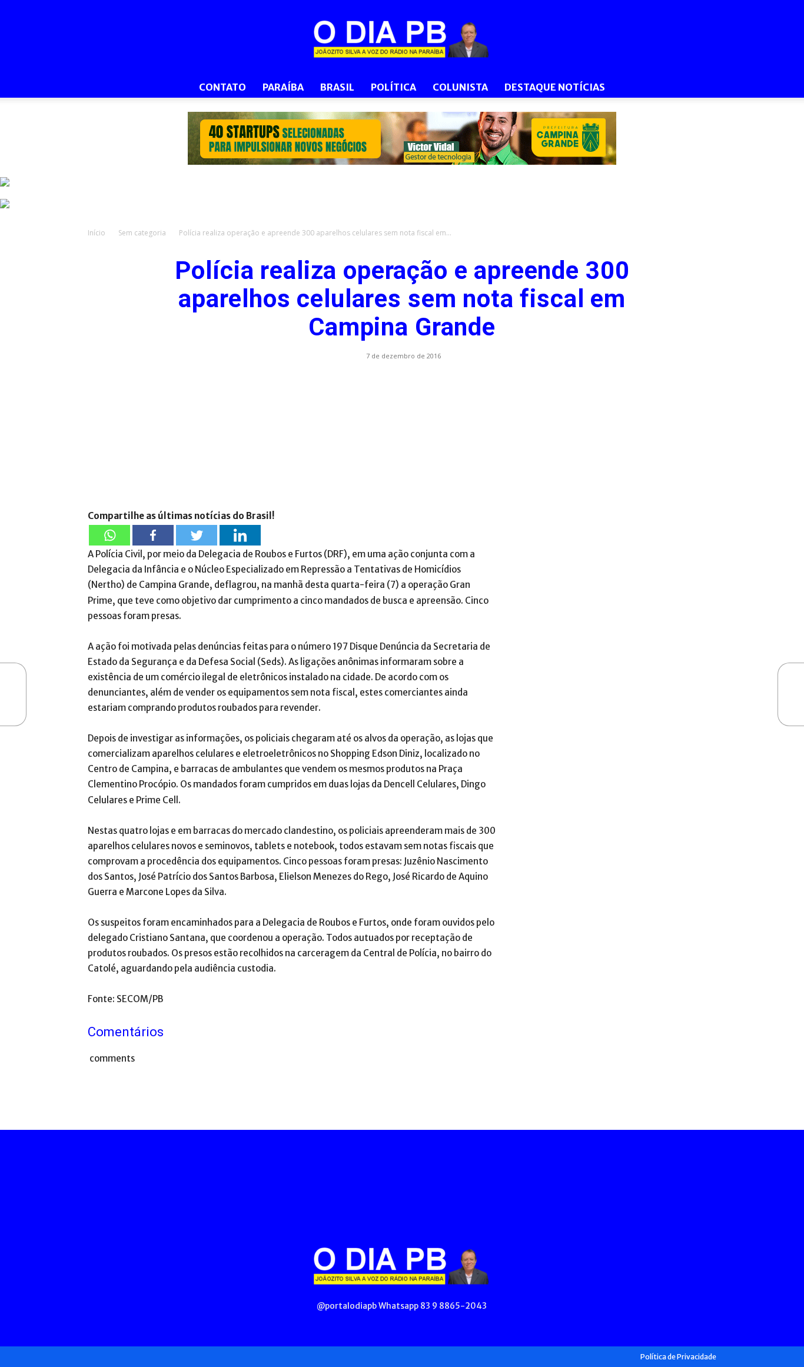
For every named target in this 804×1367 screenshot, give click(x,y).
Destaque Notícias (554, 87)
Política (393, 87)
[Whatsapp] (109, 535)
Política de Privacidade (678, 1356)
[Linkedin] (240, 535)
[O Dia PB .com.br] (402, 39)
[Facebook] (153, 535)
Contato (222, 87)
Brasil (337, 87)
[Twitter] (196, 535)
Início (96, 233)
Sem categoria (142, 233)
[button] (702, 88)
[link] (402, 138)
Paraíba (283, 87)
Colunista (460, 87)
